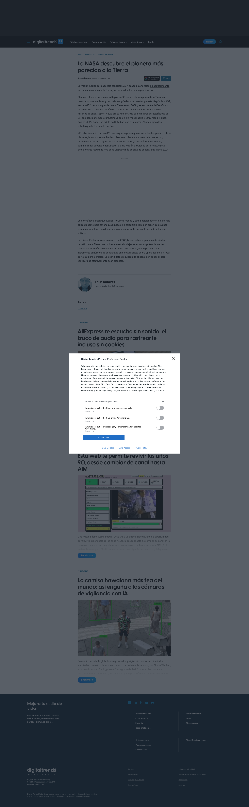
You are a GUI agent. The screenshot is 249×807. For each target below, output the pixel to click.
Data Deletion (108, 448)
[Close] (174, 359)
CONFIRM (103, 438)
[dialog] (124, 403)
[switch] (160, 408)
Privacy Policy (141, 448)
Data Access (124, 448)
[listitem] (124, 401)
